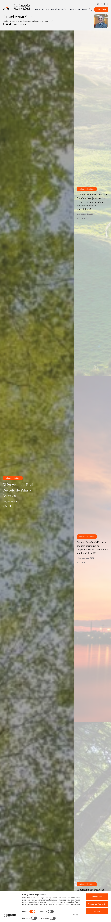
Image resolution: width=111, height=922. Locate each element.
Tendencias (82, 9)
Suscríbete (101, 9)
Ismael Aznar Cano (18, 16)
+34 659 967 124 (19, 24)
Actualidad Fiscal (42, 9)
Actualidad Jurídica (59, 9)
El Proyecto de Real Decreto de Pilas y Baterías (18, 490)
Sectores (72, 9)
